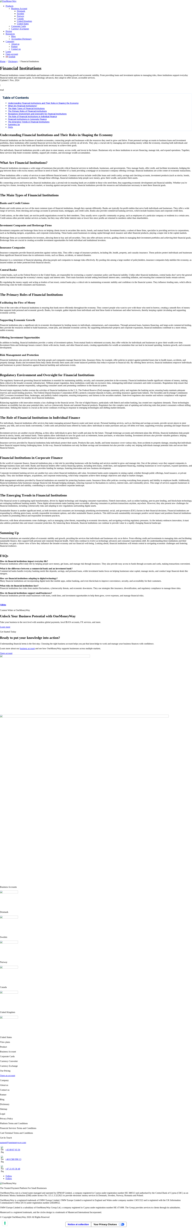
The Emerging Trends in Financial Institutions (28, 121)
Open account (12, 54)
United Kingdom (24, 21)
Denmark (21, 11)
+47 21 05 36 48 (12, 1169)
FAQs (10, 127)
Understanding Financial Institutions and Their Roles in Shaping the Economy (43, 103)
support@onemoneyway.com (13, 1142)
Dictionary (13, 61)
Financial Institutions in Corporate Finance (27, 119)
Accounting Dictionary (21, 39)
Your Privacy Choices (105, 1224)
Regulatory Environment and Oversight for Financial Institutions (37, 113)
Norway (20, 16)
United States (23, 24)
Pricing (9, 31)
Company (10, 41)
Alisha (3, 605)
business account (27, 648)
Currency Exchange (20, 29)
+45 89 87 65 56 (12, 1149)
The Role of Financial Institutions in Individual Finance (32, 116)
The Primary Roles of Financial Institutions (27, 111)
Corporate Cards (18, 26)
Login (8, 51)
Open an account (7, 1075)
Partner (14, 46)
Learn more (5, 627)
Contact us (16, 49)
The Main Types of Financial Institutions (26, 108)
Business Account (19, 8)
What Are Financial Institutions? (22, 105)
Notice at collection (78, 1224)
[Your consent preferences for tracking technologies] (5, 1223)
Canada (20, 18)
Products (9, 6)
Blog (13, 36)
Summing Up (14, 124)
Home (2, 61)
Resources (10, 34)
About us (15, 44)
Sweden (20, 13)
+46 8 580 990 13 (13, 1159)
